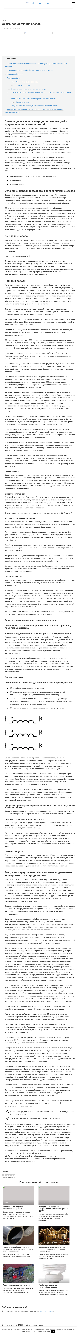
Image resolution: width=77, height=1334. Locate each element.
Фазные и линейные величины (27, 82)
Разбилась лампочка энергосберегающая (47, 1286)
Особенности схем (23, 85)
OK (53, 1331)
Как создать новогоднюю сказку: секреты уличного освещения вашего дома (53, 1249)
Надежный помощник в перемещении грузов (13, 1208)
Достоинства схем (22, 102)
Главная (4, 20)
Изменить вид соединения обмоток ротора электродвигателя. (33, 99)
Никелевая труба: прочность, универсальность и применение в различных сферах (18, 1249)
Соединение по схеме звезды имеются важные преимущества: (34, 106)
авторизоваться (46, 1311)
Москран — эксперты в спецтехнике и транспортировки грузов (53, 1209)
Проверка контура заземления (16, 1285)
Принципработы (13, 78)
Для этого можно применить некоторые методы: (28, 89)
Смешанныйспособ (15, 74)
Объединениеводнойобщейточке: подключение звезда (30, 70)
